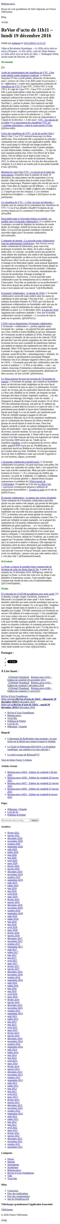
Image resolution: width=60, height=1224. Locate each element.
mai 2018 (11, 924)
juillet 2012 (12, 1119)
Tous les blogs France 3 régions (16, 760)
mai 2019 (11, 891)
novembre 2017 (15, 941)
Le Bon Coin (44, 484)
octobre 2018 (13, 910)
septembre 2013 (15, 1080)
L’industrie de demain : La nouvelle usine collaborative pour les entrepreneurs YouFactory (27, 242)
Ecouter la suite (36, 489)
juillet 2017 (12, 952)
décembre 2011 (14, 1138)
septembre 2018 (15, 913)
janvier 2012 (13, 1136)
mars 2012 (12, 1130)
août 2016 (12, 983)
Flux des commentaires (18, 1196)
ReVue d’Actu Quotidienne (20, 712)
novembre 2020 (15, 841)
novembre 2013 (15, 1074)
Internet (11, 1161)
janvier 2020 (13, 869)
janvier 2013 (13, 1102)
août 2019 (12, 882)
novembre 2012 (15, 1108)
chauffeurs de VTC (10, 86)
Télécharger (7, 1209)
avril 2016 (12, 994)
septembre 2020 (15, 846)
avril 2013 (12, 1094)
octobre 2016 (13, 977)
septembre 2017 (15, 946)
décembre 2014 (14, 1038)
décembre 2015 (14, 1005)
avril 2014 (12, 1060)
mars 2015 (12, 1030)
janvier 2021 (13, 835)
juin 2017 (12, 955)
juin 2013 (12, 1088)
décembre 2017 (14, 938)
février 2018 (13, 933)
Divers (10, 1159)
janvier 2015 (13, 1035)
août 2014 (12, 1049)
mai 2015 (11, 1024)
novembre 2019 (15, 874)
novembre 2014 (15, 1041)
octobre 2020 (13, 844)
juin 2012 (12, 1122)
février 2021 (13, 832)
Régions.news (8, 3)
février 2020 (13, 866)
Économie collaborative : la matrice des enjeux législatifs (28, 497)
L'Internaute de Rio (32, 740)
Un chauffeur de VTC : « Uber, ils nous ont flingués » (27, 202)
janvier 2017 (13, 969)
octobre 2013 (13, 1077)
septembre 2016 (15, 980)
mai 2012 (11, 1124)
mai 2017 (11, 958)
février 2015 (13, 1033)
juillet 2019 (12, 885)
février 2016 (13, 999)
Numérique (12, 1167)
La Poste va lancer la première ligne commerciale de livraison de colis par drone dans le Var (26, 568)
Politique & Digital (16, 721)
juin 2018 (12, 921)
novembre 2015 (15, 1008)
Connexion (12, 1190)
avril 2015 (12, 1027)
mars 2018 (12, 930)
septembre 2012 (15, 1113)
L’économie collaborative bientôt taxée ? (20, 462)
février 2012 (13, 1133)
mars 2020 (12, 863)
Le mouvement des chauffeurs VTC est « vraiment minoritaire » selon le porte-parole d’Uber (26, 124)
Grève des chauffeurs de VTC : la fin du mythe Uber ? (27, 133)
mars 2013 (12, 1097)
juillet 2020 (12, 852)
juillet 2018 (12, 919)
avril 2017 (12, 960)
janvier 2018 (13, 935)
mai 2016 (11, 991)
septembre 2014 (15, 1047)
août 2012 (12, 1116)
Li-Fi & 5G (12, 723)
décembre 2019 (14, 871)
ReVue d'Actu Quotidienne (14, 696)
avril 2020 (12, 860)
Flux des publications (17, 1193)
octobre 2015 (13, 1010)
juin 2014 (12, 1055)
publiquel (16, 43)
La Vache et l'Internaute (31, 748)
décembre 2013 (14, 1072)
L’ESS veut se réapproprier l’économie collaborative (26, 323)
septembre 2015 (15, 1013)
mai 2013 (11, 1091)
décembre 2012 (14, 1105)
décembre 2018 (14, 905)
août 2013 (12, 1083)
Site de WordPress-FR (18, 1199)
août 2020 (12, 849)
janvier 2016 (13, 1002)
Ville (9, 1175)
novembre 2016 (15, 974)
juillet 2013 (12, 1085)
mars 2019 (12, 896)
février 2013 (13, 1099)
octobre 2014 (13, 1044)
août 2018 (12, 916)
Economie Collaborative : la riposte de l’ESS (23, 293)
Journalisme (13, 1164)
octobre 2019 (13, 877)
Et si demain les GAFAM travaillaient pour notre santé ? (28, 594)
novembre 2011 (14, 1141)
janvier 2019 (13, 902)
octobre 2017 (13, 944)
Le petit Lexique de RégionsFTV (23, 754)
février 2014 (13, 1066)
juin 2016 (12, 988)
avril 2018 (12, 927)
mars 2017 (12, 963)
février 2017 (13, 966)
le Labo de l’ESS (50, 310)
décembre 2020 (14, 838)
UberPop (15, 442)
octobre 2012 (13, 1111)
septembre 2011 (15, 1147)
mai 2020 (11, 857)
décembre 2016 (14, 971)
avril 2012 (12, 1127)
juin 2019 (12, 888)
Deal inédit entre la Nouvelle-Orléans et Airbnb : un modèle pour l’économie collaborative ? (26, 220)
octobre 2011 (13, 1144)
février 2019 (13, 899)
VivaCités (12, 718)
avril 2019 (12, 894)
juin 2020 (12, 855)
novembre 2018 (15, 907)
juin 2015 (12, 1022)
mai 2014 (11, 1058)
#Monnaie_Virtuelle (17, 726)
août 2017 (12, 949)
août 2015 (12, 1016)
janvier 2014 (13, 1069)
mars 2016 (12, 996)
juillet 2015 (12, 1019)
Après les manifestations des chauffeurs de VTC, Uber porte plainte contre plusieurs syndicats (27, 74)
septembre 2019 (15, 880)
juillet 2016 (12, 985)
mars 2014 (12, 1063)
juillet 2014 (12, 1052)
